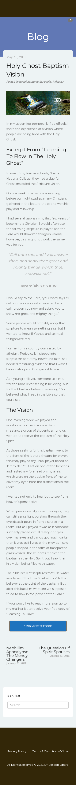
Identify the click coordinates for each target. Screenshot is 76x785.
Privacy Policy (16, 751)
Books (47, 81)
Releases (58, 81)
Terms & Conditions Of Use (51, 751)
